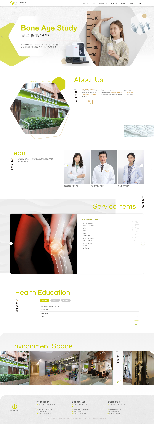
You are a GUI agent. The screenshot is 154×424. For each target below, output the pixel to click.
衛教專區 (131, 3)
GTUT (58, 418)
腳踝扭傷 (85, 245)
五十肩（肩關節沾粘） (89, 238)
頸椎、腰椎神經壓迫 (88, 223)
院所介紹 (86, 3)
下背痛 (84, 228)
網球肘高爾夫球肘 (87, 243)
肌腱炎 (84, 230)
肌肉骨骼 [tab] (44, 300)
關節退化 (85, 233)
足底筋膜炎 (86, 248)
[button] (152, 36)
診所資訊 (139, 3)
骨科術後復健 (86, 235)
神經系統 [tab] (55, 300)
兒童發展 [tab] (66, 300)
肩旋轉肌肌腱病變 (87, 240)
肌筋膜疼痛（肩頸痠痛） (89, 225)
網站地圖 (50, 418)
